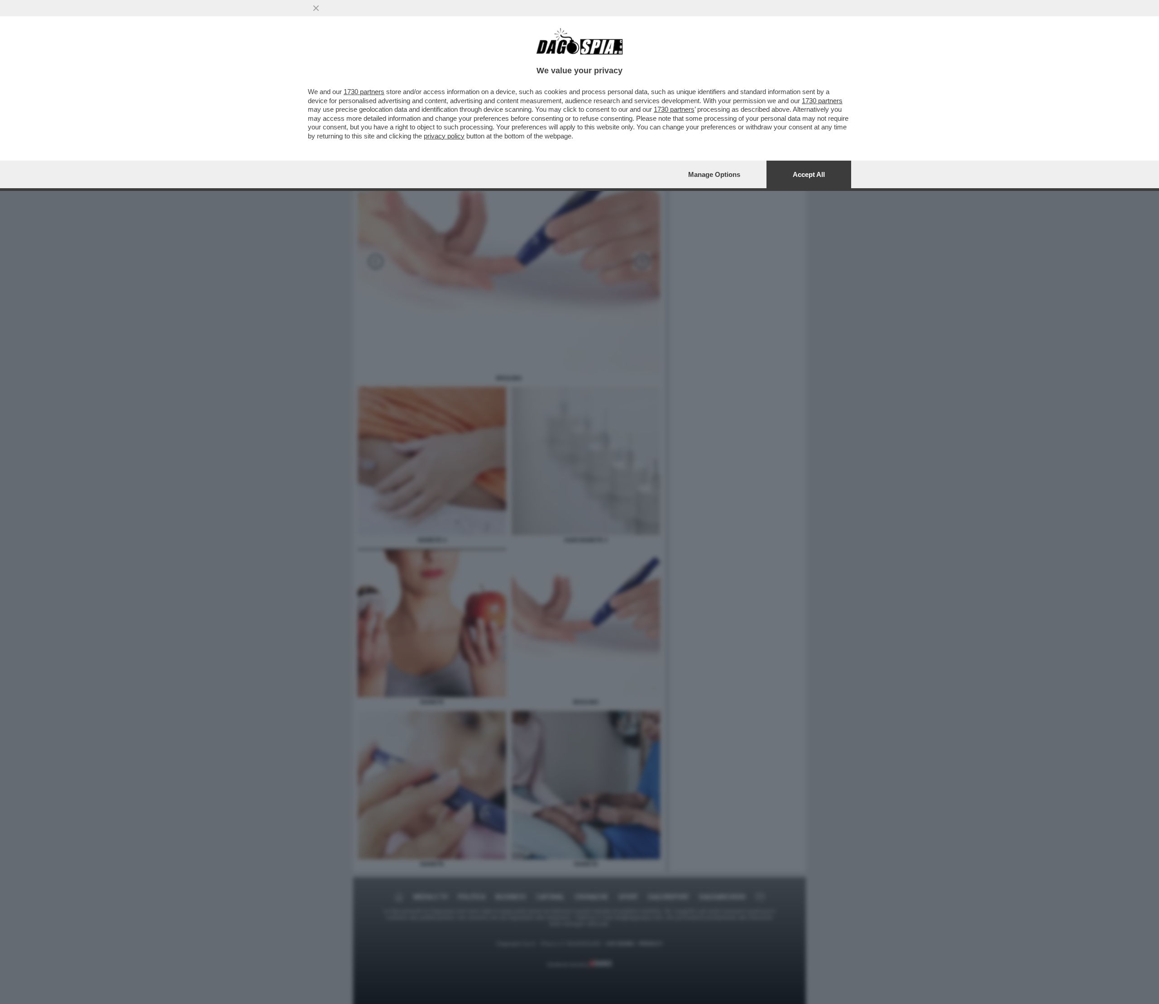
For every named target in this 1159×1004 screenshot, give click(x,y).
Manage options (714, 174)
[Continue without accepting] (316, 8)
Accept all (809, 174)
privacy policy (444, 136)
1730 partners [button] (364, 91)
